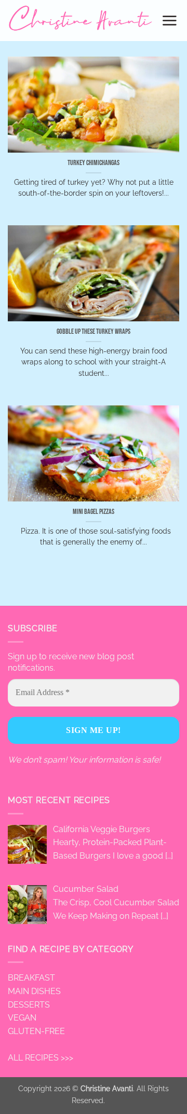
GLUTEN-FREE (36, 1031)
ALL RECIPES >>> (40, 1058)
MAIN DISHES (34, 991)
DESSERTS (29, 1005)
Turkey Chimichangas (93, 163)
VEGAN (22, 1018)
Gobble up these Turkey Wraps (93, 332)
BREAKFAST (31, 978)
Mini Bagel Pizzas (93, 512)
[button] (170, 20)
